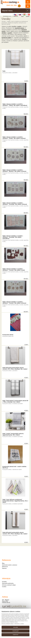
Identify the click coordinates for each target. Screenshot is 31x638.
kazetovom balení (6, 37)
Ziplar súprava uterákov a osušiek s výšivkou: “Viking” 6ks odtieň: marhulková (14, 104)
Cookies (4, 586)
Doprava (4, 568)
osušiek (10, 32)
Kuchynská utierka (7, 334)
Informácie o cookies (19, 623)
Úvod (22, 16)
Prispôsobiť (15, 630)
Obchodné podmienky (8, 583)
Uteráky (27, 16)
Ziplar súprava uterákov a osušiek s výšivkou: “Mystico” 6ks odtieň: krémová (14, 170)
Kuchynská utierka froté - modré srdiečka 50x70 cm (14, 467)
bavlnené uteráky (19, 28)
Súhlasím (15, 627)
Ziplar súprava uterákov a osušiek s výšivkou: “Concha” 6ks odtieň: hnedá (13, 269)
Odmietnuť (15, 634)
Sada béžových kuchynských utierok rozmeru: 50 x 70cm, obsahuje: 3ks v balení (14, 368)
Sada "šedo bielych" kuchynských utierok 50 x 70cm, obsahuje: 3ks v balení (15, 401)
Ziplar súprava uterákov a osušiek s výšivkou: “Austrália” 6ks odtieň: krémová (14, 203)
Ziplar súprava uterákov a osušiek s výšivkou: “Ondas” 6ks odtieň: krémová (13, 137)
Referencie (5, 566)
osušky (19, 26)
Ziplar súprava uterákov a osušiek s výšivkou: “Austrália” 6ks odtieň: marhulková (12, 237)
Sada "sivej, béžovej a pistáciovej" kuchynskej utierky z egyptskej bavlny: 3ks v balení (15, 501)
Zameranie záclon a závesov (9, 565)
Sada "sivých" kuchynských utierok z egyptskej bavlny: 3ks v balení (13, 434)
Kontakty (4, 581)
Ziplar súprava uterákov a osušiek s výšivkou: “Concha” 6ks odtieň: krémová (14, 302)
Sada (3, 71)
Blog (3, 563)
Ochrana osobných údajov (9, 585)
